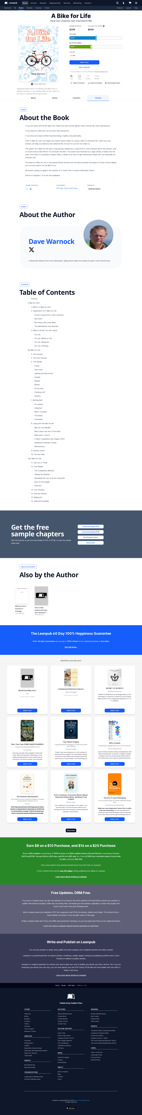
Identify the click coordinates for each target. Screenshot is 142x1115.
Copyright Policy (96, 1055)
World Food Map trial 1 (27, 690)
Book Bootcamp (29, 1067)
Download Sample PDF (91, 526)
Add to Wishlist (84, 67)
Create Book (62, 1016)
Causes (60, 1060)
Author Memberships (65, 1014)
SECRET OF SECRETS (114, 688)
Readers (43, 3)
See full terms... (71, 647)
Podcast (120, 8)
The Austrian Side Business (27, 797)
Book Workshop (29, 1065)
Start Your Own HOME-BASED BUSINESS (27, 744)
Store (25, 3)
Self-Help (59, 188)
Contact (60, 1076)
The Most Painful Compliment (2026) (103, 1030)
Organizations (55, 3)
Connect (87, 3)
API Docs (61, 1048)
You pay (72, 52)
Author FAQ (61, 1033)
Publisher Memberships (32, 1079)
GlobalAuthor (28, 1043)
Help (136, 8)
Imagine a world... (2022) (99, 1038)
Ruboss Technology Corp (82, 1100)
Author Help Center (64, 1035)
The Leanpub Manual (65, 1040)
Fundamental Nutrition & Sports (71, 689)
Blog (59, 1074)
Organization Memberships (33, 1076)
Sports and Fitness (71, 188)
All (15, 8)
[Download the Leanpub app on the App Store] (71, 1108)
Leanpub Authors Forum (66, 1038)
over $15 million (66, 871)
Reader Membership (101, 71)
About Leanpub (63, 1071)
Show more (71, 830)
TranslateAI (28, 1055)
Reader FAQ (95, 1019)
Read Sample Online (90, 537)
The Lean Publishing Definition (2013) (103, 1040)
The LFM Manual (63, 1043)
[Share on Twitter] (27, 189)
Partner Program (63, 1057)
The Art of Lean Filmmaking (115, 798)
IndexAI (26, 1045)
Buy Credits (95, 1016)
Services (67, 3)
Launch (128, 8)
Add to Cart (84, 62)
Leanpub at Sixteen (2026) (100, 1033)
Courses (38, 8)
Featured (7, 8)
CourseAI (27, 1040)
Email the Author (94, 189)
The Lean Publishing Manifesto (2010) (103, 1043)
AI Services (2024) (97, 1035)
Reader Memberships (98, 1014)
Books (21, 8)
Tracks (47, 8)
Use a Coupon (29, 1029)
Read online (90, 543)
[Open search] (117, 2)
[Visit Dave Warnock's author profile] (98, 235)
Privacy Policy (96, 1057)
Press (60, 1079)
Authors (33, 3)
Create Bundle (62, 1019)
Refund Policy (95, 1060)
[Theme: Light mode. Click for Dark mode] (123, 2)
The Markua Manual (64, 1045)
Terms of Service (96, 1052)
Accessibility (62, 1062)
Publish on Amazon (30, 1053)
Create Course (63, 1021)
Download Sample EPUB (90, 532)
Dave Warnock (40, 84)
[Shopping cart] (129, 2)
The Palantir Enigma (71, 742)
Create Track (62, 1024)
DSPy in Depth (114, 743)
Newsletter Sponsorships (33, 1048)
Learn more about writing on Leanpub (71, 877)
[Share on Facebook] (30, 189)
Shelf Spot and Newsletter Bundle (35, 1050)
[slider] (96, 37)
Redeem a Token (30, 1031)
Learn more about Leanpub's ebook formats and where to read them (71, 926)
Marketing (77, 3)
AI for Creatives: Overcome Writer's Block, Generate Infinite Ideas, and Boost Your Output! (71, 797)
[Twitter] (31, 250)
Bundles (29, 8)
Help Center (95, 1021)
